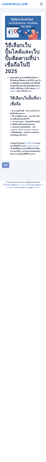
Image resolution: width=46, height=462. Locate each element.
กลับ (5, 165)
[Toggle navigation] (41, 4)
